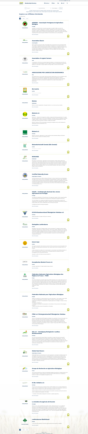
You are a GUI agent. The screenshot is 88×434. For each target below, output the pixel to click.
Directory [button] (47, 3)
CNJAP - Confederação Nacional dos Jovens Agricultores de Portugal (46, 192)
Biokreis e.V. (36, 113)
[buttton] (67, 3)
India (33, 60)
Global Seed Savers (38, 351)
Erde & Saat (35, 242)
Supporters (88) (56, 10)
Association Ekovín (38, 40)
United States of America (36, 176)
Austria (33, 91)
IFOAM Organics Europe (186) (47, 11)
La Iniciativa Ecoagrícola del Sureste (43, 402)
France (33, 370)
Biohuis (34, 101)
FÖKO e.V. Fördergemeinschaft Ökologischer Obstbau (48, 314)
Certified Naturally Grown (40, 174)
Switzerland (34, 158)
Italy (33, 74)
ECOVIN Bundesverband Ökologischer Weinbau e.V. (48, 212)
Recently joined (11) (36, 10)
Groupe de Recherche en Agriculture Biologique (47, 368)
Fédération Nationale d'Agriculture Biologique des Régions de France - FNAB (47, 275)
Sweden (33, 226)
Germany (33, 115)
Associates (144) (49, 10)
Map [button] (53, 3)
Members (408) (43, 10)
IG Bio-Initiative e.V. (38, 382)
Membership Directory (30, 3)
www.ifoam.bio (61, 0)
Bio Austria (35, 89)
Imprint (43, 432)
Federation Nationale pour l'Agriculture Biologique (47, 294)
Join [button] (63, 3)
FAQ (58, 3)
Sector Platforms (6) (37, 11)
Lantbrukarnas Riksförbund (40, 419)
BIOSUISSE (35, 156)
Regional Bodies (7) (29, 11)
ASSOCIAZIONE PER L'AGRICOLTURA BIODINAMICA (48, 72)
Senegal (33, 296)
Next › (24, 18)
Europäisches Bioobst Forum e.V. (42, 262)
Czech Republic (35, 42)
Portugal (33, 26)
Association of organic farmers (41, 58)
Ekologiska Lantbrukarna (40, 224)
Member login (67, 0)
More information (35, 34)
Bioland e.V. (35, 131)
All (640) (30, 10)
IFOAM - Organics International (44, 433)
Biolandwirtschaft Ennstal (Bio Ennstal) (44, 144)
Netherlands (34, 103)
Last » (27, 18)
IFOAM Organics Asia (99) (57, 11)
